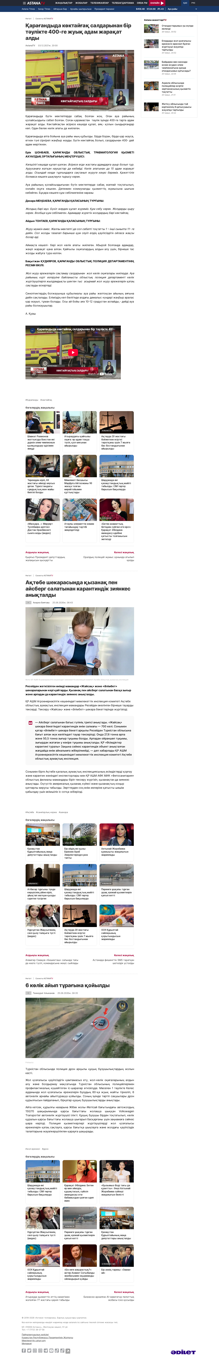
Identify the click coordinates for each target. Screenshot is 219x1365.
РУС (193, 3)
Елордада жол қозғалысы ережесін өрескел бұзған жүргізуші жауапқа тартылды (176, 45)
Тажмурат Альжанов (44, 993)
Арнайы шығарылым (80, 9)
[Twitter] (29, 1350)
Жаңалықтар (63, 2)
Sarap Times (44, 9)
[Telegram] (45, 1350)
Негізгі (28, 18)
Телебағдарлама (123, 2)
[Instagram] (34, 1350)
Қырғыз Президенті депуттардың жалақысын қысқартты (45, 559)
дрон (45, 1149)
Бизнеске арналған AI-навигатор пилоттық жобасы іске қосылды (109, 1298)
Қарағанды (32, 400)
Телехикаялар (99, 2)
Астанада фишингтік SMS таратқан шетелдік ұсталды (113, 961)
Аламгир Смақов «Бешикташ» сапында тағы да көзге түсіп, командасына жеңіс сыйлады (51, 961)
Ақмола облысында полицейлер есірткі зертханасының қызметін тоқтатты (176, 87)
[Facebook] (24, 1350)
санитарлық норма (47, 812)
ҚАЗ (185, 3)
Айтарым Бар (60, 9)
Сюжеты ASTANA (44, 18)
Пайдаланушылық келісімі (35, 1334)
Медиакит (27, 1343)
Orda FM (142, 2)
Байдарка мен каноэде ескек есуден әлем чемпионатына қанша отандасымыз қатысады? (176, 66)
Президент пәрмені (104, 9)
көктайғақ (47, 400)
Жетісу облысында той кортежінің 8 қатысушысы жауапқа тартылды (176, 107)
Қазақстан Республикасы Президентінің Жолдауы (47, 1337)
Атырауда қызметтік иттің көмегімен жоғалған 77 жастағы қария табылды (47, 1298)
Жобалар (81, 2)
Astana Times (28, 9)
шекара (64, 812)
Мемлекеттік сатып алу (34, 1340)
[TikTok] (56, 1350)
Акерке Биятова (41, 602)
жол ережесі (33, 1149)
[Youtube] (51, 1350)
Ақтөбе (30, 812)
